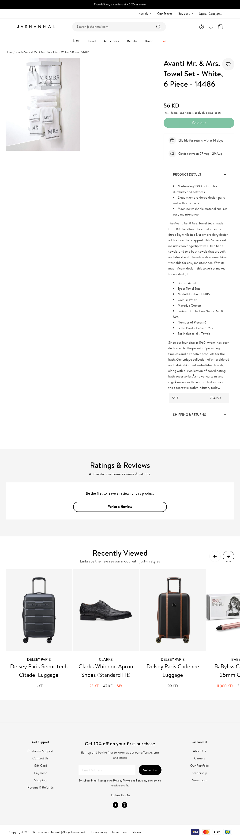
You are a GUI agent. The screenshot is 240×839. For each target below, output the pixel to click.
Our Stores (164, 13)
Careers (199, 758)
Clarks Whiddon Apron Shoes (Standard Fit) (106, 670)
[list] (123, 629)
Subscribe (150, 770)
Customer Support (40, 751)
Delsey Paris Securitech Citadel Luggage (39, 670)
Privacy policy (98, 832)
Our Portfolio (199, 765)
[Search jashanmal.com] (158, 26)
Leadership (199, 773)
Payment (40, 773)
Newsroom (199, 780)
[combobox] (119, 26)
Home (9, 52)
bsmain (19, 52)
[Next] (228, 556)
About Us (199, 751)
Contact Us (40, 758)
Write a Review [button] (120, 506)
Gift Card (40, 765)
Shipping (40, 780)
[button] (220, 27)
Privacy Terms (121, 780)
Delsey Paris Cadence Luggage (172, 670)
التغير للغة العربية (211, 13)
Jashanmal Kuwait (48, 832)
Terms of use (119, 832)
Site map (137, 832)
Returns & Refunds (40, 787)
